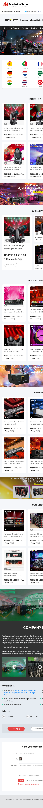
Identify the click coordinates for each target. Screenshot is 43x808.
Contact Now (10, 265)
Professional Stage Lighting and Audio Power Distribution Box (14, 535)
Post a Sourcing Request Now (28, 784)
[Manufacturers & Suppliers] (15, 4)
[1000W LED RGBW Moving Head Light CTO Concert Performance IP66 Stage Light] (14, 154)
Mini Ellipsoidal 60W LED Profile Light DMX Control (14, 423)
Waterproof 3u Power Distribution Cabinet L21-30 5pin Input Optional (12, 574)
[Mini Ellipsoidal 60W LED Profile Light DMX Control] (14, 408)
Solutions (34, 28)
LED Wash (24, 693)
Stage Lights (19, 690)
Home (6, 28)
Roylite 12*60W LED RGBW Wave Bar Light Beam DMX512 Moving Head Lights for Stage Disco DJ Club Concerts (13, 311)
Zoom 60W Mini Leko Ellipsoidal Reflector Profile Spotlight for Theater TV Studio (14, 462)
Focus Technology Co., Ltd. (26, 799)
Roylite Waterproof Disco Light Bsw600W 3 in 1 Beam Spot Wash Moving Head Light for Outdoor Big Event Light (13, 129)
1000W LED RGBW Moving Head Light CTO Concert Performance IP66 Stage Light (13, 168)
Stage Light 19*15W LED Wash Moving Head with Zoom (13, 350)
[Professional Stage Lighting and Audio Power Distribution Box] (14, 520)
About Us (25, 28)
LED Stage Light (14, 693)
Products (16, 28)
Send (21, 780)
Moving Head (28, 690)
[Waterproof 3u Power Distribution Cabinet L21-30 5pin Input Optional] (14, 560)
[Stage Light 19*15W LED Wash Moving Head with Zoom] (14, 335)
